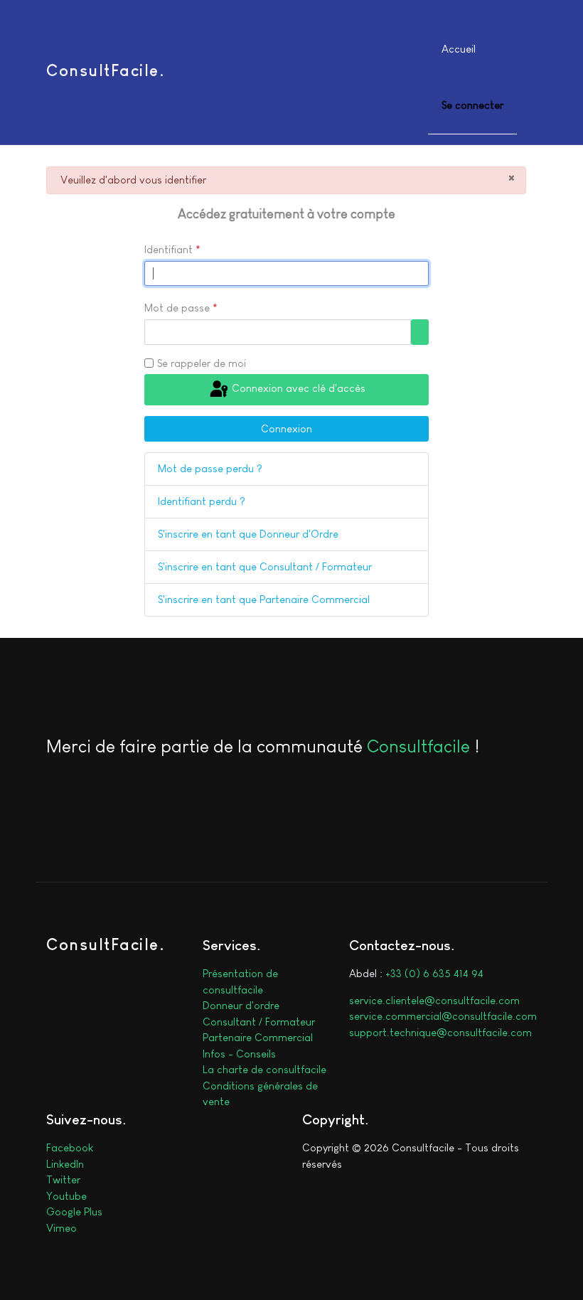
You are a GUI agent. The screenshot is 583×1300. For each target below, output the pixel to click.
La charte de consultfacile (264, 1069)
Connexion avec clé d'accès (297, 388)
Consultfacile (418, 746)
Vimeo (61, 1228)
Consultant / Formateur (259, 1022)
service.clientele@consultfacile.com (434, 1000)
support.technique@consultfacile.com (440, 1032)
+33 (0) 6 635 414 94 (434, 973)
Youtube (66, 1196)
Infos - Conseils (239, 1054)
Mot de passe (181, 308)
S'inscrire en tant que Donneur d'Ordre (248, 534)
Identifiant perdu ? (201, 501)
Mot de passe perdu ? (210, 468)
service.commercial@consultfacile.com (443, 1016)
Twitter (63, 1179)
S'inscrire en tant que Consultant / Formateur (265, 566)
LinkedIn (65, 1164)
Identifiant (172, 249)
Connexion (286, 428)
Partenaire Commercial (258, 1037)
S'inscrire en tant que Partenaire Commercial (264, 599)
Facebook (69, 1147)
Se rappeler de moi (201, 363)
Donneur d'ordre (241, 1005)
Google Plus (74, 1211)
